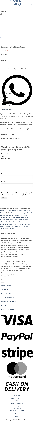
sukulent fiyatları (23, 219)
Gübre (17, 401)
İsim (2, 173)
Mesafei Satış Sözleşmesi (9, 301)
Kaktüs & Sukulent (5, 210)
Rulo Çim (17, 396)
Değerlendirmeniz (6, 158)
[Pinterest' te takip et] (14, 275)
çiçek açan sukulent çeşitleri (19, 213)
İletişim (3, 305)
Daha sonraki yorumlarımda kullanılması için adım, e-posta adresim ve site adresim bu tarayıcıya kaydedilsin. (16, 194)
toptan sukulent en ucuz (12, 224)
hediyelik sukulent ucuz (13, 215)
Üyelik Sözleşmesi (6, 293)
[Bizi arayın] (10, 275)
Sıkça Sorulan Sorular (8, 297)
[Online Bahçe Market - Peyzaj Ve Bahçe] (17, 3)
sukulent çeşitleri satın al (7, 217)
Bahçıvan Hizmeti (17, 411)
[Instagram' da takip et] (7, 275)
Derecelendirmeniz (6, 154)
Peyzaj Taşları (17, 403)
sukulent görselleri (5, 222)
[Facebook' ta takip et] (3, 275)
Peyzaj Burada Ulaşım (7, 309)
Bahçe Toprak (17, 398)
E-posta (3, 181)
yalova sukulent (10, 228)
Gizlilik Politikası (6, 285)
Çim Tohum (17, 408)
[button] (2, 3)
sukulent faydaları (11, 219)
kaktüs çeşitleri (25, 215)
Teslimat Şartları (6, 289)
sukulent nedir (16, 222)
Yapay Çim (17, 406)
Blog (17, 413)
